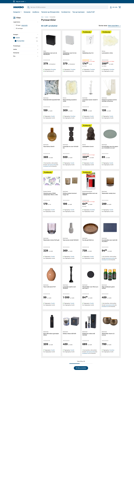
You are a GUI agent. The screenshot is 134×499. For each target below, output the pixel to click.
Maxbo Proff (90, 12)
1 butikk (53, 116)
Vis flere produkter (81, 368)
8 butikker (53, 69)
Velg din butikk (20, 1)
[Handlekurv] (120, 7)
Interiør (46, 17)
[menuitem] (25, 38)
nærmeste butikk (51, 164)
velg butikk (24, 25)
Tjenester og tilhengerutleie (50, 12)
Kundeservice (65, 12)
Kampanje (27, 12)
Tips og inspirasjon (78, 12)
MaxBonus (35, 12)
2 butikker (111, 69)
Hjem (42, 17)
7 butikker (72, 69)
